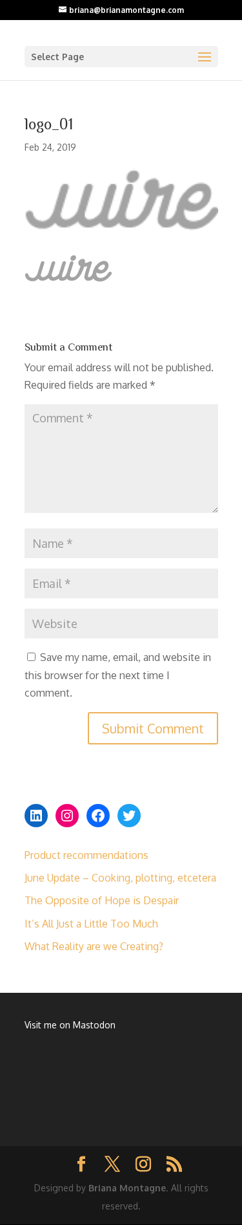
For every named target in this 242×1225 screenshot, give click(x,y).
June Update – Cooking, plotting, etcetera (120, 877)
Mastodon (94, 1024)
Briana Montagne (127, 1187)
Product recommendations (86, 855)
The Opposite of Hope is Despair (102, 900)
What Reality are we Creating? (94, 946)
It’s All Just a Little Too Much (91, 923)
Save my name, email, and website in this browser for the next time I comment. (118, 675)
